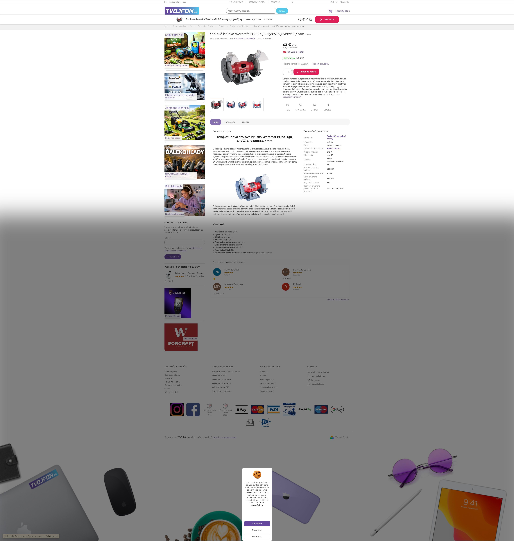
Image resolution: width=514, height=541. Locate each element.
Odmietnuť (257, 536)
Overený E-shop (267, 391)
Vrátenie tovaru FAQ (220, 387)
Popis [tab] (216, 122)
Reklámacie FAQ (219, 375)
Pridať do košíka (308, 71)
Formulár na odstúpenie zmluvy (226, 372)
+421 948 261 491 (318, 376)
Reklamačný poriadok (221, 383)
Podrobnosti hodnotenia (244, 38)
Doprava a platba (257, 2)
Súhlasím (258, 524)
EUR (333, 2)
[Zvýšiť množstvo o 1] (292, 70)
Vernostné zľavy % (268, 383)
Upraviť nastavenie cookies (224, 437)
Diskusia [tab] (245, 122)
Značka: (264, 38)
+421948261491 (317, 384)
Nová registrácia (267, 379)
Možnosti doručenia (320, 64)
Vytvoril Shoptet (342, 437)
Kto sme (263, 372)
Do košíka (328, 19)
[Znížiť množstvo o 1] (292, 73)
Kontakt (263, 375)
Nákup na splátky (172, 382)
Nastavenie (257, 530)
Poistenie (275, 2)
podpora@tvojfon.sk (320, 372)
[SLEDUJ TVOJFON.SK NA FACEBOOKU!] (193, 409)
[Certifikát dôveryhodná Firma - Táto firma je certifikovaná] (209, 409)
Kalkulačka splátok (295, 52)
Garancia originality (172, 385)
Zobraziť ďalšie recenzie (337, 299)
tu (262, 505)
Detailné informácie (291, 97)
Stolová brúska (333, 148)
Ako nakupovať (236, 2)
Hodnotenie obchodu (269, 387)
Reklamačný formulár (221, 379)
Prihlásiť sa (173, 257)
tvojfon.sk (315, 380)
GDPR (167, 389)
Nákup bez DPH (171, 392)
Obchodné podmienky (222, 391)
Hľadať (282, 11)
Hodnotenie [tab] (229, 122)
